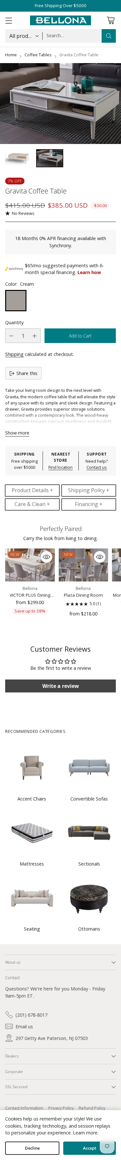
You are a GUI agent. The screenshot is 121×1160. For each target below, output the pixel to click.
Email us (24, 1026)
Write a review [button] (60, 686)
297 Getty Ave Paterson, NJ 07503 (51, 1038)
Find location (60, 467)
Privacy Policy (61, 1108)
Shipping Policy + (88, 490)
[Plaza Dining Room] (83, 564)
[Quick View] (46, 557)
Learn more (85, 1133)
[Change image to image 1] (18, 158)
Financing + (89, 504)
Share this (26, 373)
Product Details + (32, 490)
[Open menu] (8, 20)
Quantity (14, 322)
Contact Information (24, 1108)
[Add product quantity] (34, 336)
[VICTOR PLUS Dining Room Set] (30, 564)
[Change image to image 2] (49, 158)
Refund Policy (92, 1108)
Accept (89, 1148)
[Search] (109, 36)
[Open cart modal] (110, 20)
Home (11, 55)
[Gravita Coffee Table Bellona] (60, 103)
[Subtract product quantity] (11, 336)
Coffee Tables (38, 55)
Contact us (96, 467)
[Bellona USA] (60, 20)
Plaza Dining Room (83, 595)
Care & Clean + (32, 504)
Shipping (14, 354)
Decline (32, 1148)
